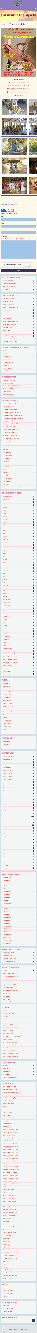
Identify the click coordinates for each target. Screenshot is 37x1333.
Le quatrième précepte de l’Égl (10, 1146)
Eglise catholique (7, 1238)
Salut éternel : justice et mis (10, 979)
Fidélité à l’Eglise (7, 999)
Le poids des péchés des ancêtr (11, 1025)
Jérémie (18, 548)
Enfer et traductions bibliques (10, 990)
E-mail (2, 223)
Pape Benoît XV (7, 484)
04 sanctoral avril (18, 765)
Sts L (18, 822)
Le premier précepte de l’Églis (10, 1155)
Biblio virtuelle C (7, 883)
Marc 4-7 (18, 582)
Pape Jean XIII (6, 461)
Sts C (18, 796)
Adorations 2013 (7, 694)
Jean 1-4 (18, 530)
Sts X (18, 856)
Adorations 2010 (7, 686)
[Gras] (2, 239)
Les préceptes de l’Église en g (10, 1158)
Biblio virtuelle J (7, 903)
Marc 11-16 (18, 588)
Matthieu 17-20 (18, 605)
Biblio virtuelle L (7, 906)
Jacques (18, 527)
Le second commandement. (10, 1181)
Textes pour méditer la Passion (18, 338)
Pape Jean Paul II (7, 455)
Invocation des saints (8, 1189)
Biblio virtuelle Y (7, 934)
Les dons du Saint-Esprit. (9, 1100)
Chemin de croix (7, 720)
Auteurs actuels (7, 943)
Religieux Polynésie (8, 1290)
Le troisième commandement (10, 1178)
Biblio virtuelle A (7, 877)
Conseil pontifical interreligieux (10, 429)
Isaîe (18, 525)
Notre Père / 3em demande (9, 1207)
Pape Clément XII (7, 478)
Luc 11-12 (18, 568)
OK (33, 1320)
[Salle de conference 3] (14, 126)
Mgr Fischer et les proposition (10, 1077)
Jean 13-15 (18, 539)
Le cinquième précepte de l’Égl (10, 1143)
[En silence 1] (14, 146)
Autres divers (18, 289)
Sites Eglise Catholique (8, 1293)
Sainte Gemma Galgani (18, 336)
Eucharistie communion (9, 1121)
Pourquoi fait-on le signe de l (10, 1050)
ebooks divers (18, 330)
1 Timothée (18, 631)
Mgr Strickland (18, 1068)
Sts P (18, 833)
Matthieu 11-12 (18, 599)
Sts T (18, 845)
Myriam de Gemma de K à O (18, 656)
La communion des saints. (9, 1232)
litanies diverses (7, 700)
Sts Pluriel (18, 865)
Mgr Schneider (18, 1071)
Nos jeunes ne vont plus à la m (10, 1045)
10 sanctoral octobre (18, 782)
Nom (2, 216)
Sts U (18, 848)
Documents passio (18, 318)
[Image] (21, 239)
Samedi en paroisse (8, 362)
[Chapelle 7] (14, 166)
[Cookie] (4, 1329)
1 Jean (18, 642)
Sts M (18, 825)
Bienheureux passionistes (18, 283)
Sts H (18, 810)
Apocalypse (18, 499)
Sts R (18, 839)
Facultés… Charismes (8, 1013)
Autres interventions (8, 371)
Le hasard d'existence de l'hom (10, 1053)
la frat (4, 351)
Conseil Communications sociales (11, 435)
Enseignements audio (18, 665)
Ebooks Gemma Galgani (18, 301)
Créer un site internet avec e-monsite (18, 1327)
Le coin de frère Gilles (8, 394)
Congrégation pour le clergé (10, 409)
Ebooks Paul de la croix (18, 304)
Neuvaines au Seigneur (8, 712)
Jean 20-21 (18, 545)
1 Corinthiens (18, 636)
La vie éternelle (6, 1221)
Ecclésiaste (18, 504)
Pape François (6, 449)
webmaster (6, 1305)
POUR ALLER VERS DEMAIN (18, 958)
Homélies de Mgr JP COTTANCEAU (11, 386)
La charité (5, 1048)
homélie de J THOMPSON (9, 380)
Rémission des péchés (8, 1227)
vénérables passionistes (18, 286)
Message (3, 236)
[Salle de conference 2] (14, 107)
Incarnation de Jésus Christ (10, 1258)
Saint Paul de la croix (18, 327)
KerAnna (18, 315)
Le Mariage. (6, 1106)
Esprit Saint (6, 1244)
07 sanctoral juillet (18, 773)
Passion (5, 717)
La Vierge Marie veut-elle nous (10, 984)
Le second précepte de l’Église (10, 1152)
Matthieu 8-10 (18, 596)
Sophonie (18, 625)
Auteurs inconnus (7, 940)
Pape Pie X (5, 469)
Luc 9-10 (18, 565)
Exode (18, 513)
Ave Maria (5, 1192)
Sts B (18, 793)
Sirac (18, 622)
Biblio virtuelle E (7, 888)
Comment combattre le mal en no (11, 1036)
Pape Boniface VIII (7, 481)
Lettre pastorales (7, 391)
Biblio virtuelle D (7, 886)
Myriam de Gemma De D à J (18, 654)
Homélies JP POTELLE (8, 388)
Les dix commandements (9, 1186)
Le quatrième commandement (10, 1175)
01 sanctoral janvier (18, 756)
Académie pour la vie (8, 406)
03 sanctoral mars (18, 762)
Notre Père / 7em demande (9, 1195)
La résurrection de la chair (9, 1224)
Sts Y (18, 859)
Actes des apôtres (18, 496)
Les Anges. (5, 1267)
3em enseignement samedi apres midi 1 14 (19, 88)
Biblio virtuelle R (7, 923)
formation (5, 353)
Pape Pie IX (6, 472)
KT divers (18, 668)
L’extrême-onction (7, 1112)
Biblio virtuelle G (7, 894)
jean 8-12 (18, 536)
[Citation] (13, 239)
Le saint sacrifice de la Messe (10, 1118)
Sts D (18, 799)
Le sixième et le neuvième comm (11, 1169)
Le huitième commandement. (10, 1164)
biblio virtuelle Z (7, 937)
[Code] (25, 239)
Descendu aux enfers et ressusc (11, 1252)
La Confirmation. (7, 1123)
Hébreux (18, 522)
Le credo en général (8, 1273)
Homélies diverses (18, 310)
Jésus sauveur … (7, 1005)
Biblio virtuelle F (7, 891)
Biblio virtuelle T (7, 929)
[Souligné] (6, 239)
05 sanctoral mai (18, 767)
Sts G (18, 808)
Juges (18, 553)
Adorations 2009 (7, 683)
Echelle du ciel (18, 671)
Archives (18, 970)
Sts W (18, 853)
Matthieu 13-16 (18, 602)
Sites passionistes (7, 1287)
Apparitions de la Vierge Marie (10, 1002)
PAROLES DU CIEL (18, 955)
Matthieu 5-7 (18, 593)
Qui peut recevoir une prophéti (10, 1027)
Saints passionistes (18, 280)
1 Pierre (18, 645)
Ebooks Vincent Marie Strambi (18, 307)
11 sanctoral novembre (18, 785)
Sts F (18, 805)
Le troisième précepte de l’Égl (10, 1149)
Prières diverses (7, 723)
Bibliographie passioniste (18, 298)
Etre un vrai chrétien (8, 1278)
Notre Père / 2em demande (9, 1209)
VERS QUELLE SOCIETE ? (18, 961)
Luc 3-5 (18, 559)
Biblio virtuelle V (7, 932)
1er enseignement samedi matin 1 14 (19, 82)
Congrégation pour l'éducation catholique (13, 418)
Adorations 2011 (7, 689)
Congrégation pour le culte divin (11, 412)
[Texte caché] (19, 239)
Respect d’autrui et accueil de (10, 982)
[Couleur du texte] (10, 239)
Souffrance (6, 1016)
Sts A (18, 790)
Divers (4, 487)
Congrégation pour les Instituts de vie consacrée (15, 424)
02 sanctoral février (18, 759)
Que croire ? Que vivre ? (9, 1033)
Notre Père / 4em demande (9, 1204)
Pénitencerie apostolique (9, 447)
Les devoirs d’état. (7, 1141)
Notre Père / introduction (9, 1215)
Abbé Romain (18, 1074)
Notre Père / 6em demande (9, 1198)
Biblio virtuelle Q (7, 920)
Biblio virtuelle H (7, 897)
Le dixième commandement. (10, 1161)
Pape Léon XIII (6, 475)
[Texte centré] (15, 239)
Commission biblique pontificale (11, 438)
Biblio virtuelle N (7, 911)
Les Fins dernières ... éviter (9, 1086)
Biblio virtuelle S (7, 926)
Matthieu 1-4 (18, 591)
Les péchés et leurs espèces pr (11, 1092)
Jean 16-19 (18, 542)
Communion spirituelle (8, 987)
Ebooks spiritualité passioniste (18, 321)
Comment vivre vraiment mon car (11, 1022)
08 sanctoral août (18, 776)
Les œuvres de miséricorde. (10, 1095)
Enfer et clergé (6, 993)
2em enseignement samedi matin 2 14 (19, 85)
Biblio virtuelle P (7, 917)
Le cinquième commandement (10, 1172)
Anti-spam (3, 261)
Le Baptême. (6, 1126)
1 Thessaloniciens (18, 648)
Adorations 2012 (7, 692)
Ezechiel (18, 510)
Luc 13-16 (18, 570)
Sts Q (18, 836)
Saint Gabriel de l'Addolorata (18, 333)
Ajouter (18, 270)
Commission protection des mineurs (12, 441)
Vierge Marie (6, 744)
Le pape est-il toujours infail (10, 973)
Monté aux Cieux (7, 1250)
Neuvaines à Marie (7, 709)
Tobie (18, 628)
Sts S (18, 842)
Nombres (18, 611)
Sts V (18, 851)
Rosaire (5, 729)
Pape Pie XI (6, 467)
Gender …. (5, 1019)
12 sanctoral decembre (18, 787)
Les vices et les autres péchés (10, 1089)
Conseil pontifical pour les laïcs (10, 432)
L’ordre (4, 1109)
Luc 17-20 (18, 573)
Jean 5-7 (18, 533)
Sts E (18, 802)
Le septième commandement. (10, 1166)
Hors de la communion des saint (11, 1229)
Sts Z (18, 862)
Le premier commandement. (10, 1184)
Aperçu (31, 239)
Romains (18, 616)
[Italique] (4, 239)
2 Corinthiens (18, 639)
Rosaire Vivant (6, 365)
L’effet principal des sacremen (10, 1132)
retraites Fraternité (7, 356)
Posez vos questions (8, 1308)
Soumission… (6, 1007)
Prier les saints (6, 726)
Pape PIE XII (6, 464)
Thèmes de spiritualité (18, 674)
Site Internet (4, 230)
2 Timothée (18, 633)
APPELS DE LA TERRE (18, 952)
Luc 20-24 (18, 576)
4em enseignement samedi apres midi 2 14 (19, 92)
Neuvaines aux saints (8, 715)
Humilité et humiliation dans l (10, 1042)
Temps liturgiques (7, 747)
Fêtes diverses (6, 741)
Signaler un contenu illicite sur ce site (18, 1329)
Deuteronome (18, 502)
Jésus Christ (6, 1261)
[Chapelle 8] (14, 185)
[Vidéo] (23, 239)
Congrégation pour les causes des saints (13, 421)
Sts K (18, 819)
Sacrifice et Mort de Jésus (9, 1255)
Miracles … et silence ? (8, 1030)
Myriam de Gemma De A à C (18, 651)
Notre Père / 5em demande (9, 1201)
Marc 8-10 (18, 585)
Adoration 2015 (6, 697)
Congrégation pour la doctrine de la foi (12, 415)
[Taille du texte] (8, 239)
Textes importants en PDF (9, 403)
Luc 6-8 (18, 562)
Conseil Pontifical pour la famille (11, 426)
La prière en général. (8, 1218)
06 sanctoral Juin (18, 770)
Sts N (18, 828)
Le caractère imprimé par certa (10, 1129)
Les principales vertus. (8, 1103)
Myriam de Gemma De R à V (18, 662)
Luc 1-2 (18, 556)
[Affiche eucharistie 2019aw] (18, 52)
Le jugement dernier (8, 1039)
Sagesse (18, 619)
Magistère (18, 1065)
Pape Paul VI (6, 458)
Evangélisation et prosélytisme (10, 1056)
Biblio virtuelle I (6, 900)
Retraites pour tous (7, 359)
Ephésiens (18, 507)
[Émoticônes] (27, 239)
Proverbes (18, 613)
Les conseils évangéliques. (10, 1138)
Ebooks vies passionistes (18, 324)
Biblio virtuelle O (7, 914)
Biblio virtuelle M (7, 909)
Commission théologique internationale (13, 444)
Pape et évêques (7, 1235)
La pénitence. (6, 1115)
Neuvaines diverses (8, 706)
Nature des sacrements (9, 1135)
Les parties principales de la (10, 1275)
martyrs (18, 868)
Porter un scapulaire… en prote (10, 976)
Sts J (18, 816)
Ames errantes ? (7, 996)
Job (18, 550)
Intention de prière (7, 1311)
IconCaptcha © (27, 266)
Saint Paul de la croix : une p (10, 341)
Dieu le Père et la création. (9, 1270)
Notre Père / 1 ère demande (10, 1212)
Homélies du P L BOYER (9, 383)
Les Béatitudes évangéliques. (10, 1098)
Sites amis (5, 1296)
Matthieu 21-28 (18, 608)
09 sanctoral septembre (18, 779)
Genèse (18, 519)
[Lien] (17, 239)
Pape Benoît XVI (7, 452)
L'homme (5, 1264)
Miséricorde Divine (7, 368)
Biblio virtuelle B (7, 880)
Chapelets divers (7, 732)
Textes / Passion (18, 313)
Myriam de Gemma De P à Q (18, 659)
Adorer (4, 1010)
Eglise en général (7, 1241)
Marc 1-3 (18, 579)
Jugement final (6, 1247)
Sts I (18, 813)
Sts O (18, 831)
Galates (18, 516)
